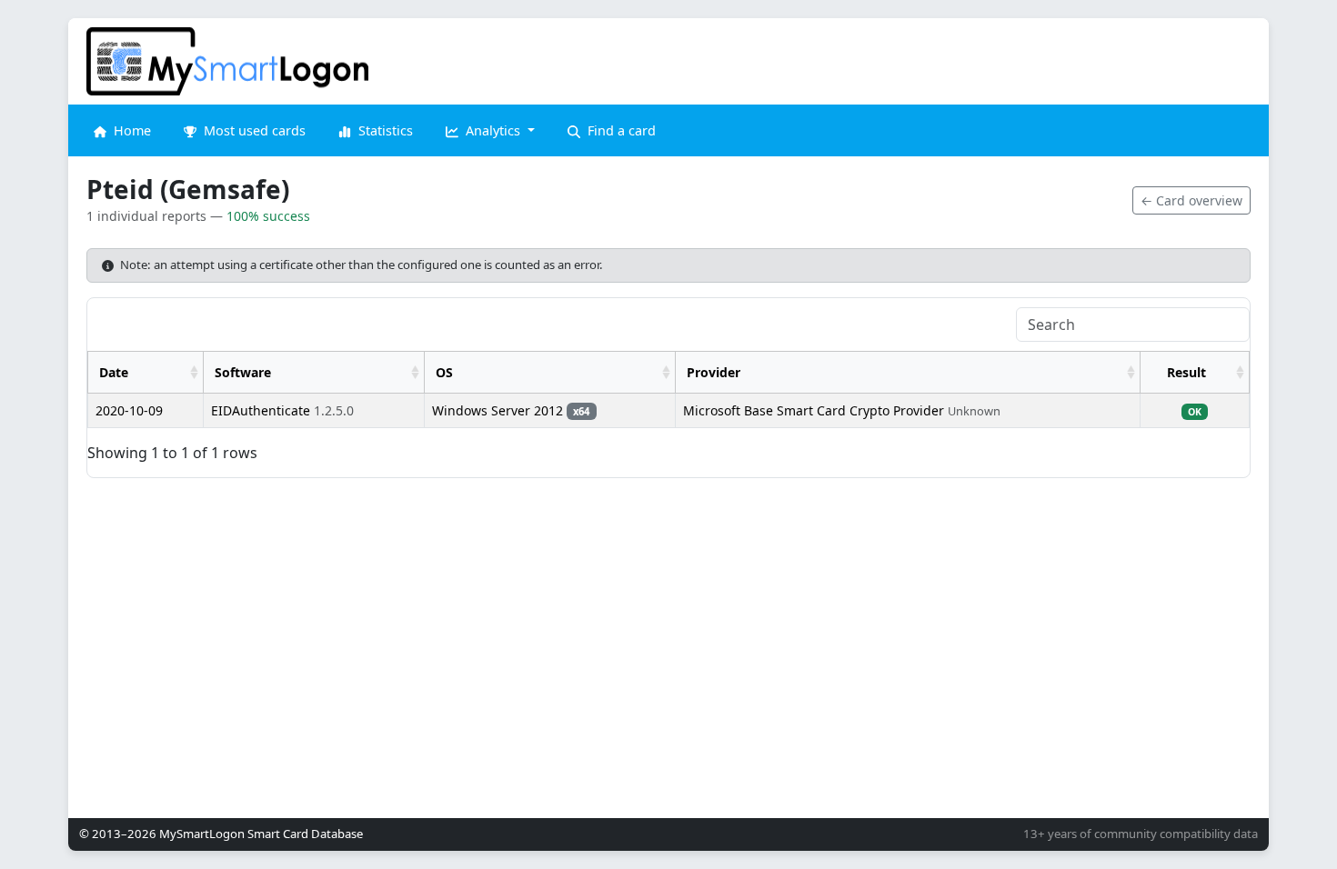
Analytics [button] (493, 130)
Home (130, 130)
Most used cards (253, 130)
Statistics (384, 130)
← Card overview (1191, 200)
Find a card (620, 130)
